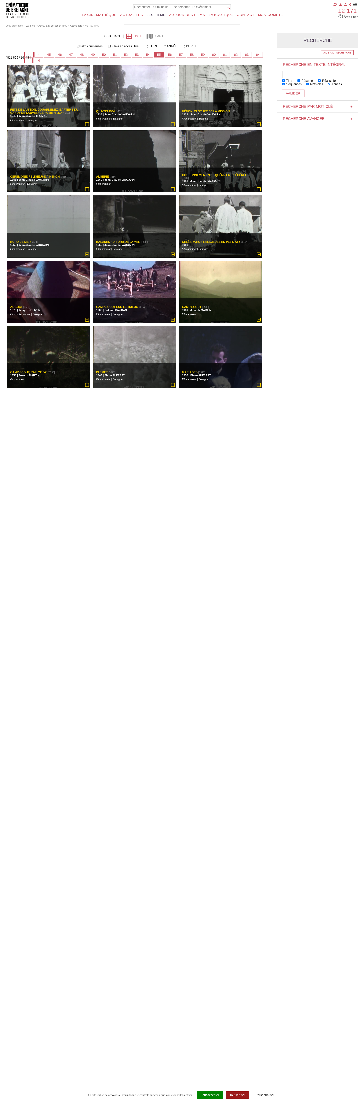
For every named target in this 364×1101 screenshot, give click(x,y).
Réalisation (329, 80)
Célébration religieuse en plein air (211, 241)
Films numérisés (91, 46)
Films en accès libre (125, 46)
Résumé (307, 80)
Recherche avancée (318, 118)
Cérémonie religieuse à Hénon (35, 176)
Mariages (190, 372)
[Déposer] (340, 4)
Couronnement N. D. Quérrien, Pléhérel (214, 175)
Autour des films (187, 15)
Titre (289, 80)
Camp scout (191, 307)
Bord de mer (20, 241)
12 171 (347, 10)
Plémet (102, 372)
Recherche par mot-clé (318, 106)
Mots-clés (316, 84)
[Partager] (350, 4)
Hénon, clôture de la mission (206, 111)
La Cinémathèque (99, 15)
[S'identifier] (345, 4)
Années (336, 84)
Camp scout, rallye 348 (28, 372)
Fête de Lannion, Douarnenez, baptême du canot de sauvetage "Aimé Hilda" (44, 111)
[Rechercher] (228, 7)
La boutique (221, 15)
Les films (156, 15)
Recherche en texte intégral (318, 64)
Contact (245, 15)
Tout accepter (210, 1095)
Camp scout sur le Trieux (117, 307)
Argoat (16, 307)
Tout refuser (237, 1095)
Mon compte (270, 15)
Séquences (294, 84)
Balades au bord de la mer (118, 241)
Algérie (102, 176)
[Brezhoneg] (355, 4)
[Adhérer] (335, 4)
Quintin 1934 (105, 111)
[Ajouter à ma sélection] (87, 124)
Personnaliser (265, 1095)
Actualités (131, 15)
